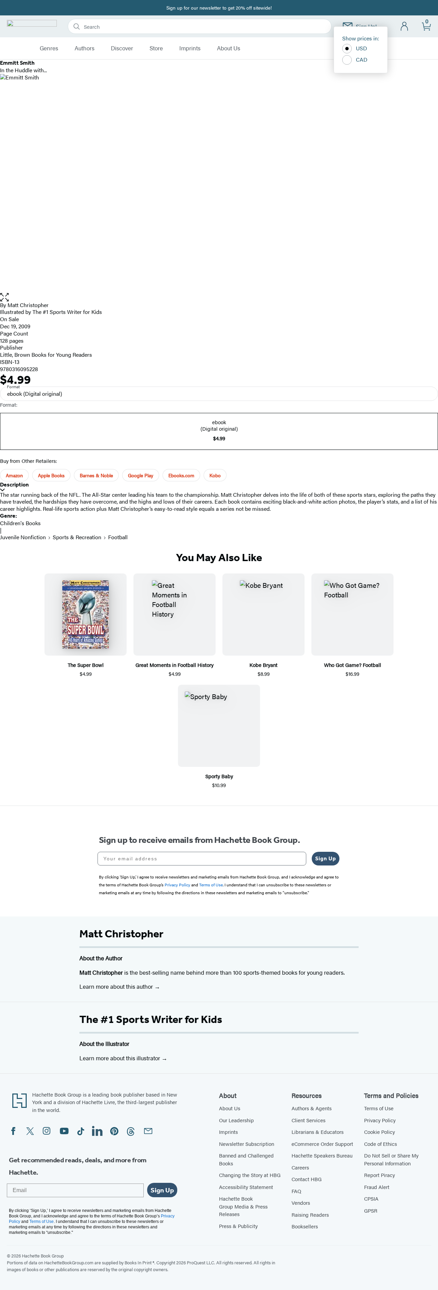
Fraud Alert (376, 1186)
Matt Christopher (28, 305)
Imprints (190, 48)
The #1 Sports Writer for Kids (150, 1019)
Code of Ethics (380, 1143)
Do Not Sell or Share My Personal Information (391, 1159)
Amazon (14, 475)
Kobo (215, 475)
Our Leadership (236, 1120)
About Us (228, 48)
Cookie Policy (379, 1131)
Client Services (308, 1120)
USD (361, 48)
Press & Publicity (238, 1225)
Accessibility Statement (246, 1186)
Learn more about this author (116, 986)
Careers (300, 1167)
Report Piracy (379, 1174)
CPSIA (371, 1198)
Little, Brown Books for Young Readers (46, 354)
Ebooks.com (181, 475)
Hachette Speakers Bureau (322, 1155)
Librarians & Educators (318, 1131)
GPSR (370, 1210)
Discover (122, 48)
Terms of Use (379, 1108)
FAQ (296, 1190)
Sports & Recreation (77, 537)
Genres (49, 48)
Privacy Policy (380, 1120)
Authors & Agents (312, 1108)
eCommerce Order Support (322, 1143)
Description (14, 484)
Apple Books (51, 475)
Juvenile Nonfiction (23, 537)
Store (156, 48)
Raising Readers (310, 1214)
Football (118, 537)
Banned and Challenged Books (246, 1159)
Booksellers (305, 1226)
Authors (84, 48)
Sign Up (325, 858)
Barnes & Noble (96, 475)
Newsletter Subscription (246, 1143)
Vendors (301, 1202)
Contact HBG (307, 1178)
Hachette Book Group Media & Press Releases (243, 1206)
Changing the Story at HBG (250, 1174)
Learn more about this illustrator (120, 1058)
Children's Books (20, 523)
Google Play (140, 475)
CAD (362, 59)
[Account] (405, 27)
